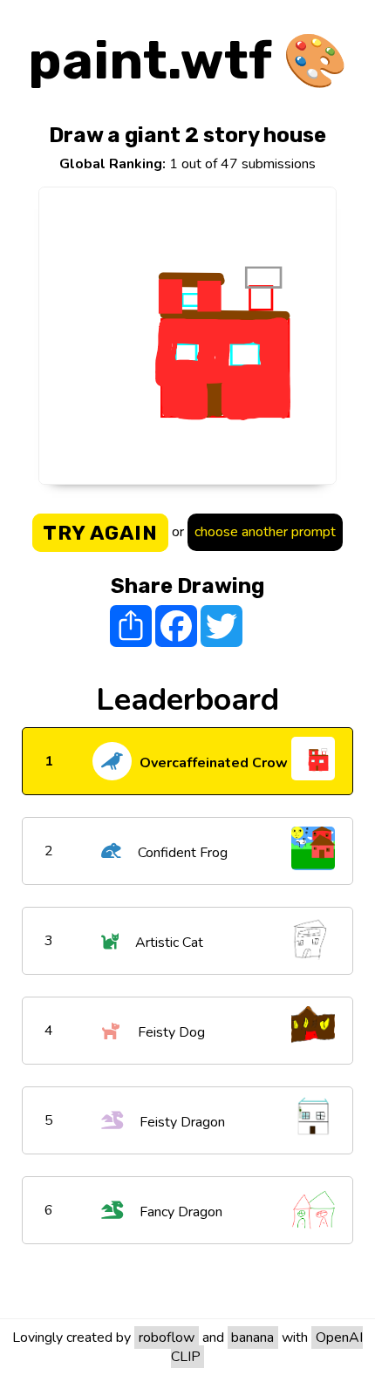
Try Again (100, 533)
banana (252, 1337)
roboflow (166, 1337)
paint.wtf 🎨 (188, 61)
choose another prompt (265, 531)
